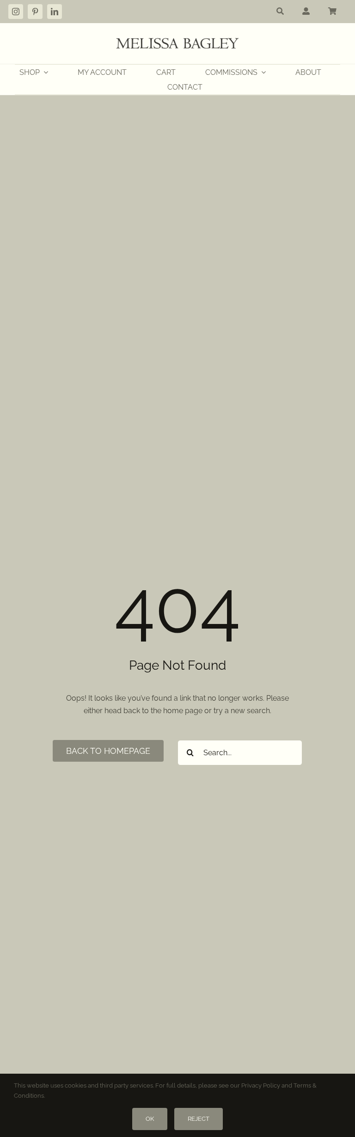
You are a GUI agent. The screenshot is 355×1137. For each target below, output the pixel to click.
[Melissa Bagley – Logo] (177, 41)
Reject (198, 1118)
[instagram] (15, 11)
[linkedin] (54, 11)
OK (150, 1118)
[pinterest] (35, 11)
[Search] (280, 11)
